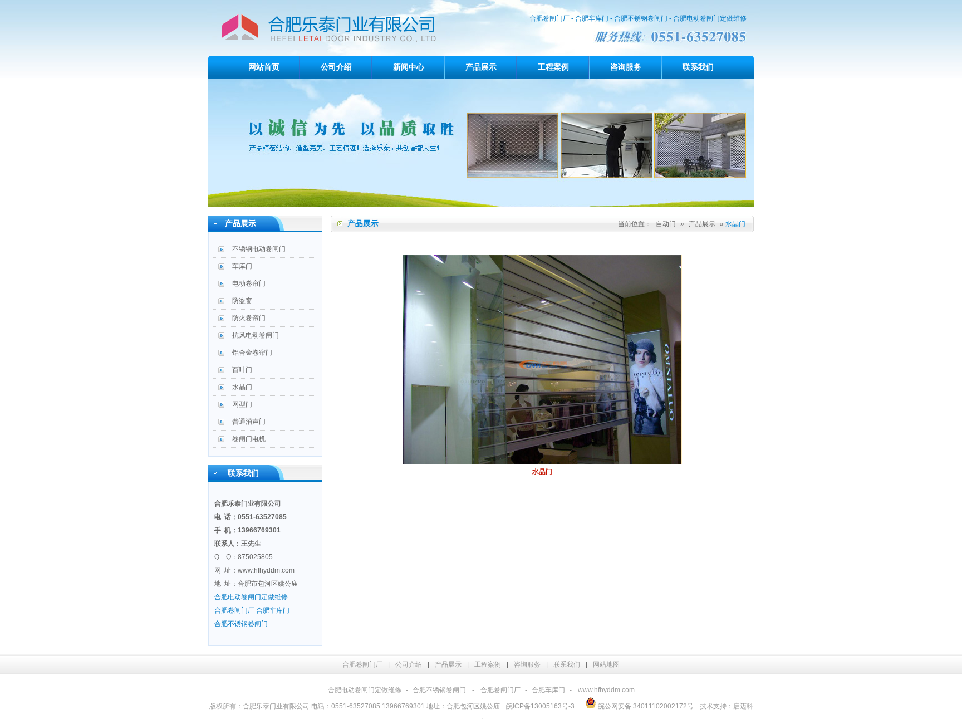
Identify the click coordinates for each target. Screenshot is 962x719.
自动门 (666, 224)
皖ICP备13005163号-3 (540, 706)
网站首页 (263, 67)
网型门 (242, 404)
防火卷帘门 (249, 318)
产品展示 (481, 67)
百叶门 (242, 370)
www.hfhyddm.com (266, 570)
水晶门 (242, 387)
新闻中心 (408, 67)
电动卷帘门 (249, 283)
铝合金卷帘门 (252, 352)
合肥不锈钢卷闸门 (439, 690)
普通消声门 (249, 421)
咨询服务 (625, 67)
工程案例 (553, 67)
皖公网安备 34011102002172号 (645, 706)
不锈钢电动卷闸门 (259, 249)
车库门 (242, 266)
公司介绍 (336, 67)
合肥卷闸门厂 (362, 664)
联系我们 (698, 67)
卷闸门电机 (249, 439)
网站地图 (606, 664)
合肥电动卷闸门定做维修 (364, 690)
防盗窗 (242, 301)
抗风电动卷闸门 (255, 335)
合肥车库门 (548, 690)
